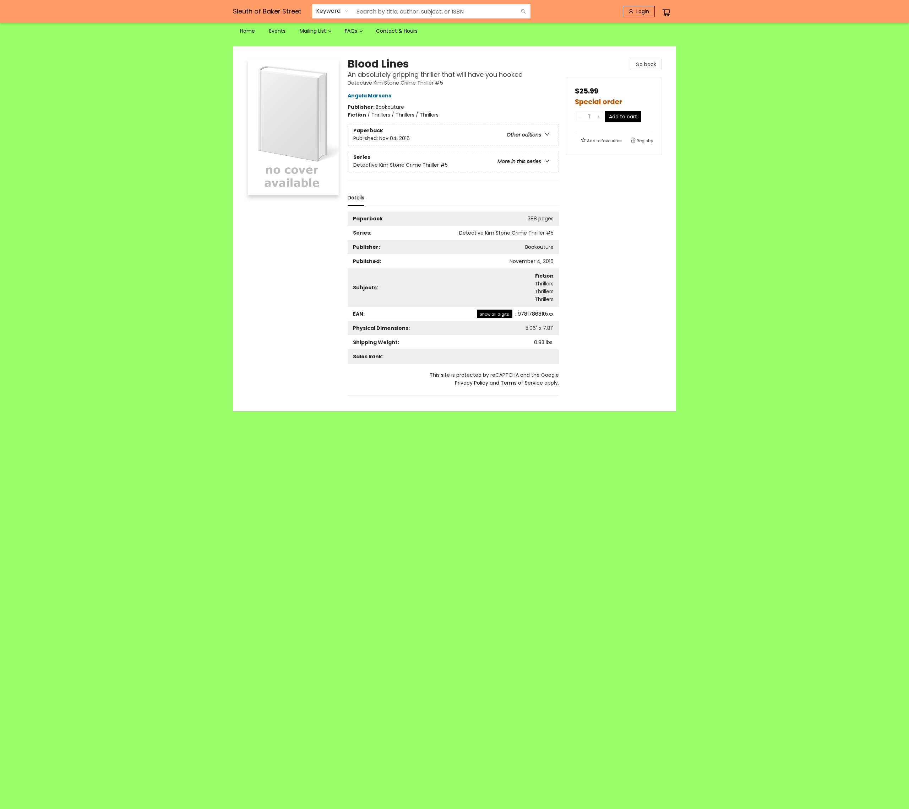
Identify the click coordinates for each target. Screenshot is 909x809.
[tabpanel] (453, 303)
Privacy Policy (471, 382)
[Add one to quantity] (598, 116)
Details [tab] (356, 197)
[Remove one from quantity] (579, 116)
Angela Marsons (369, 95)
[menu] (454, 31)
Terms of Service (522, 382)
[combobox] (332, 11)
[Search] (523, 11)
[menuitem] (247, 31)
